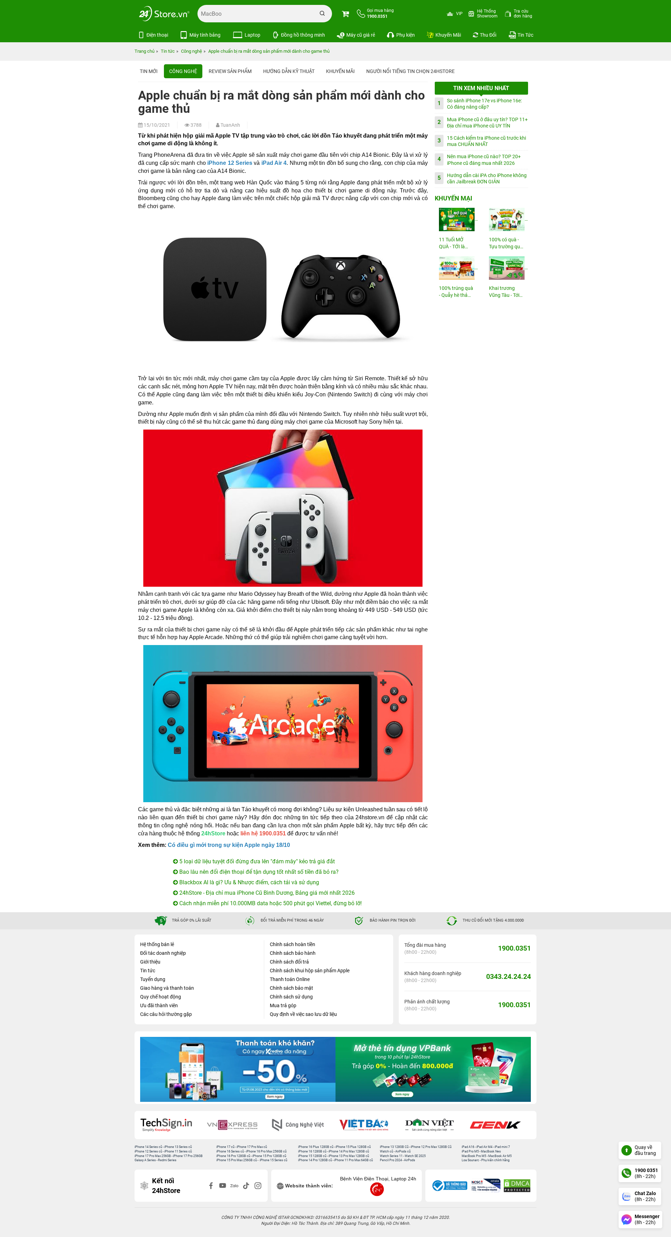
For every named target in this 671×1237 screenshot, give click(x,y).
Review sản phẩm (230, 71)
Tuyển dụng (152, 979)
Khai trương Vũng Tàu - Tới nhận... (504, 292)
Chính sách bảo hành (293, 953)
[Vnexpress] (171, 1125)
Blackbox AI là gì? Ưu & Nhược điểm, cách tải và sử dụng (248, 882)
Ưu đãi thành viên (159, 1005)
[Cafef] (500, 1125)
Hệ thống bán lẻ (157, 944)
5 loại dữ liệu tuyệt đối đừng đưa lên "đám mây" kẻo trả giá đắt (256, 861)
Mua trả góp (283, 1005)
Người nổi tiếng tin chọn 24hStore (410, 71)
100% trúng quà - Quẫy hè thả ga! (456, 292)
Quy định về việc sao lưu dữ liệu (303, 1014)
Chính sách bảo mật (291, 988)
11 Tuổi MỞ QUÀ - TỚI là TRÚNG (452, 243)
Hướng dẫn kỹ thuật (289, 71)
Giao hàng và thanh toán (167, 988)
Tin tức (147, 970)
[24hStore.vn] (164, 13)
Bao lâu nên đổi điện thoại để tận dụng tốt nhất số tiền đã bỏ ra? (258, 872)
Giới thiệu (150, 962)
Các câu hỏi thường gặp (166, 1014)
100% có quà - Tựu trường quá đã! (506, 243)
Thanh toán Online (290, 979)
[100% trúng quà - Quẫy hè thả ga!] (456, 268)
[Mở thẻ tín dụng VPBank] (238, 1069)
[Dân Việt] (369, 1125)
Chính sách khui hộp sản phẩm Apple (309, 970)
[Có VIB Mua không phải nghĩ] (433, 1069)
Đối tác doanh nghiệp (163, 953)
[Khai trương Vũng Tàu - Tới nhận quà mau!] (506, 268)
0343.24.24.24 (508, 976)
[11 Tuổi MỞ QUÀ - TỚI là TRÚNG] (456, 219)
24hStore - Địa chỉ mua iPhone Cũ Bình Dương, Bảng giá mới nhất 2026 (266, 893)
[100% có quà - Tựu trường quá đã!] (506, 219)
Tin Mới (149, 71)
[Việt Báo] (303, 1125)
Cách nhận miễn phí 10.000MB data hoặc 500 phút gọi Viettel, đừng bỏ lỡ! (270, 903)
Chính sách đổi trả (289, 962)
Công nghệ (183, 71)
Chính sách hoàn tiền (292, 944)
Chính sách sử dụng (291, 997)
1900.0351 (514, 948)
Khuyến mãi (340, 71)
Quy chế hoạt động (160, 997)
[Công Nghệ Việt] (237, 1125)
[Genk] (434, 1125)
